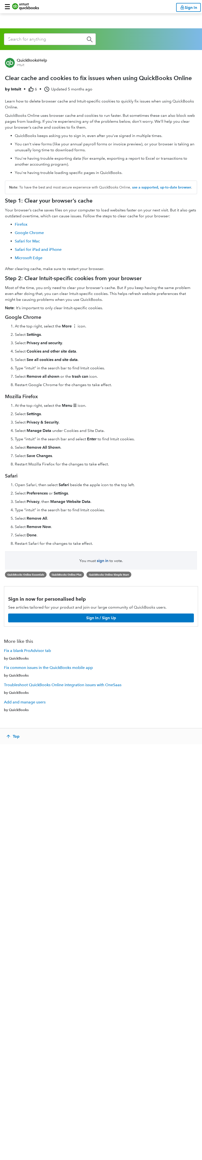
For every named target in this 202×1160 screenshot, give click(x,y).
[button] (7, 6)
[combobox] (50, 39)
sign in (102, 560)
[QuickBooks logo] (25, 6)
